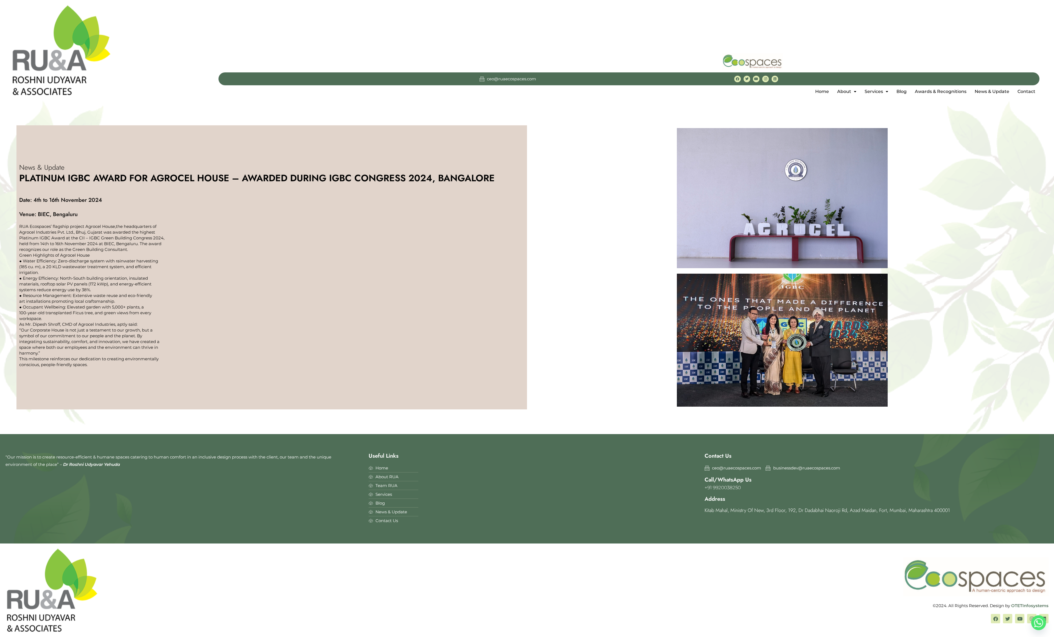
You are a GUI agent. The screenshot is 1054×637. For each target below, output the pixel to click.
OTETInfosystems (1030, 605)
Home (822, 91)
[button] (846, 91)
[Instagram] (765, 79)
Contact (1026, 91)
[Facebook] (737, 79)
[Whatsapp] (1038, 622)
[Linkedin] (775, 79)
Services (874, 91)
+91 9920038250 (723, 487)
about (844, 91)
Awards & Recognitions (940, 91)
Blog (901, 91)
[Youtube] (756, 79)
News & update (992, 91)
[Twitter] (747, 79)
